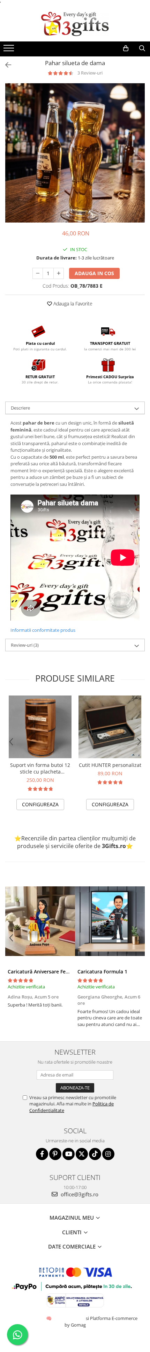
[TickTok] (95, 1154)
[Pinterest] (55, 1154)
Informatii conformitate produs (42, 630)
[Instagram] (108, 1154)
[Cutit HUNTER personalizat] (109, 727)
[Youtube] (68, 1154)
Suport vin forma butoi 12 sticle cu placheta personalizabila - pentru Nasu (40, 768)
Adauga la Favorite (72, 303)
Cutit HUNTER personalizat (110, 765)
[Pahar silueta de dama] (75, 153)
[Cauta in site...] (142, 48)
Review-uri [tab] (25, 645)
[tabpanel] (75, 153)
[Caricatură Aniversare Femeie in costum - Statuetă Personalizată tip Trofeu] (40, 921)
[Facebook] (42, 1154)
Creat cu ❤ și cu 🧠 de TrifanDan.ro (49, 1318)
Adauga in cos (94, 273)
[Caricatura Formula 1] (110, 921)
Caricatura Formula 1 (102, 971)
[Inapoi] (5, 65)
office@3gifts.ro (78, 1194)
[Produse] (9, 50)
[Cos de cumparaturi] (125, 48)
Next (139, 160)
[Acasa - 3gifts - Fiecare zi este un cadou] (75, 24)
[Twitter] (82, 1154)
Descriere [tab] (20, 408)
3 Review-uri (90, 73)
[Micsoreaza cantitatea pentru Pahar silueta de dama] (37, 273)
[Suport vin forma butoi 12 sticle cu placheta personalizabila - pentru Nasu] (40, 727)
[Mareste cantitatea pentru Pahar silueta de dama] (58, 273)
